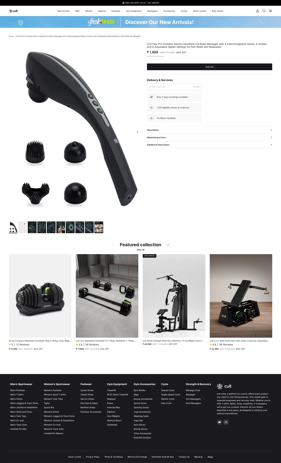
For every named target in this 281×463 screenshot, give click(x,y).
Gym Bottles (139, 390)
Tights (47, 403)
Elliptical (111, 412)
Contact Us (184, 457)
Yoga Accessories (142, 412)
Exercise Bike (113, 407)
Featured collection (140, 244)
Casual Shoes (86, 394)
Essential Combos (142, 437)
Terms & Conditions (113, 457)
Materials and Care (156, 137)
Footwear (116, 11)
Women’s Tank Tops (53, 399)
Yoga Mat (138, 420)
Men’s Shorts (16, 399)
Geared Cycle (167, 390)
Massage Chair (193, 390)
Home (11, 36)
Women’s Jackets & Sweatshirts (59, 420)
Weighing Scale (141, 416)
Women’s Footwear (53, 390)
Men (77, 11)
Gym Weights (113, 416)
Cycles (184, 11)
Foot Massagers (193, 403)
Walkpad (111, 399)
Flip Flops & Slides (89, 403)
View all (140, 249)
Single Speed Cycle (170, 394)
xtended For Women (53, 433)
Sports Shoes (86, 390)
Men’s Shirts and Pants (21, 412)
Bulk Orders (217, 11)
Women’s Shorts (51, 412)
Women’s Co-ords (52, 424)
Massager (190, 394)
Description (153, 130)
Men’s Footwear (17, 390)
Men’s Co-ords (17, 420)
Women (88, 11)
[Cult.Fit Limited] (13, 11)
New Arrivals (64, 11)
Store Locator (199, 11)
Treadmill (111, 390)
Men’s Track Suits (18, 424)
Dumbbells (112, 424)
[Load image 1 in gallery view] (74, 131)
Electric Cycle (167, 399)
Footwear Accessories (90, 412)
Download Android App (163, 457)
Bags (136, 394)
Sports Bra (49, 407)
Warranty (198, 457)
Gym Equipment (133, 11)
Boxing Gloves (140, 429)
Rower (110, 403)
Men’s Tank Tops (18, 416)
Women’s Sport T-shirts (55, 394)
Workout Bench (114, 420)
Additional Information (158, 144)
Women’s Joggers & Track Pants (59, 416)
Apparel (102, 11)
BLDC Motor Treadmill (117, 394)
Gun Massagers (193, 399)
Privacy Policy (93, 457)
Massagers (152, 11)
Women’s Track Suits (54, 429)
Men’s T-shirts (16, 394)
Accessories (169, 11)
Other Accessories (142, 433)
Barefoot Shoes (87, 407)
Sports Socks (140, 403)
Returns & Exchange (137, 457)
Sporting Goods (141, 407)
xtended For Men (18, 429)
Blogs (210, 457)
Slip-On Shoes (87, 399)
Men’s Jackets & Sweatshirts (23, 407)
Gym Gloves (139, 424)
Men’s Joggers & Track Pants (24, 403)
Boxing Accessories (143, 399)
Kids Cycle (166, 403)
